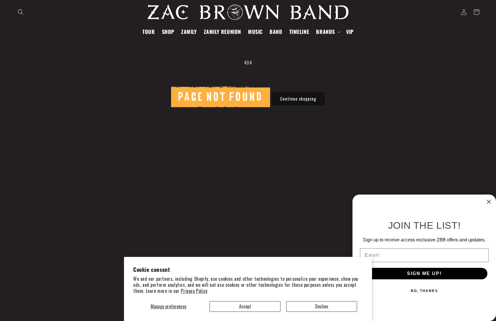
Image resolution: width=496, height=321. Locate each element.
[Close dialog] (489, 201)
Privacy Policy (194, 290)
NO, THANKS (424, 291)
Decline (321, 306)
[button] (20, 12)
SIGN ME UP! (424, 273)
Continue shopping (298, 98)
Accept (245, 306)
